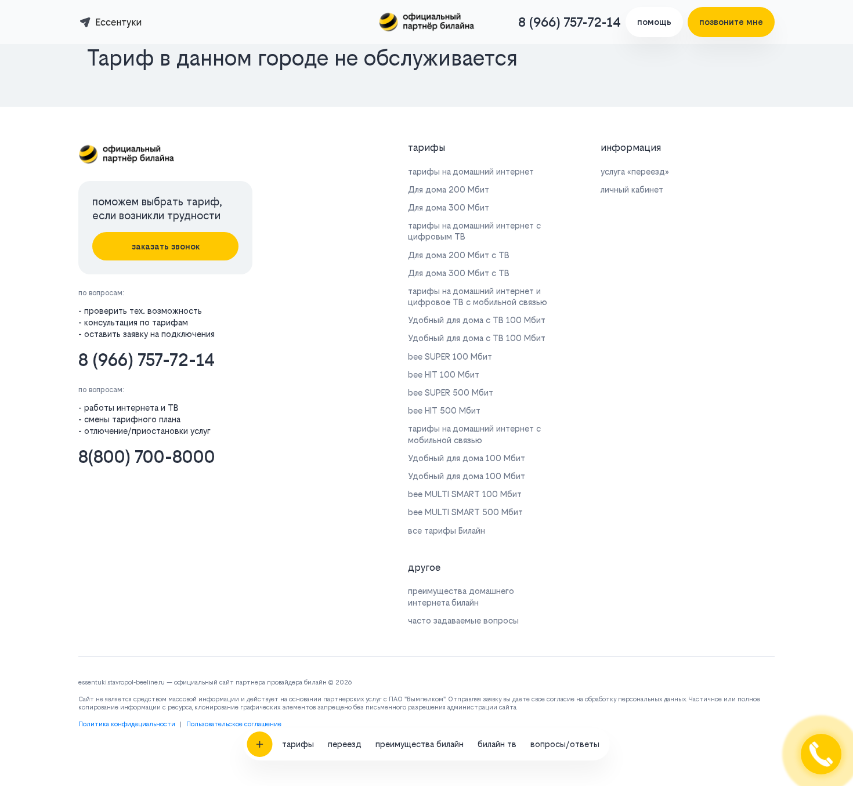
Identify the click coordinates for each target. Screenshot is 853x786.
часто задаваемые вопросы (463, 620)
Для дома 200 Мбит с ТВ (458, 255)
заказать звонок (166, 246)
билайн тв (497, 744)
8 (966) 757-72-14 (569, 22)
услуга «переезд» (635, 171)
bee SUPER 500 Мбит (450, 392)
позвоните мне (731, 22)
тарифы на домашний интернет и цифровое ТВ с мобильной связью (477, 296)
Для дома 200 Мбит (448, 189)
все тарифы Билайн (446, 530)
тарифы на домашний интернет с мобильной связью (474, 433)
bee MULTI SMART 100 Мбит (465, 494)
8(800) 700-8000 (146, 457)
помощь (654, 22)
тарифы (298, 744)
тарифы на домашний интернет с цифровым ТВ (474, 230)
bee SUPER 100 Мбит (450, 356)
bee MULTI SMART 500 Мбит (465, 512)
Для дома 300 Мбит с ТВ (458, 273)
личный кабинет (632, 189)
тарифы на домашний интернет (471, 171)
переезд (345, 744)
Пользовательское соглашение (233, 724)
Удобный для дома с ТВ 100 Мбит (476, 320)
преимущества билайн (419, 744)
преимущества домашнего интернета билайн (461, 596)
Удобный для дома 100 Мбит (466, 458)
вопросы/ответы (564, 744)
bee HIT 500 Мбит (444, 410)
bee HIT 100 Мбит (443, 374)
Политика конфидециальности (126, 724)
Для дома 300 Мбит (448, 207)
